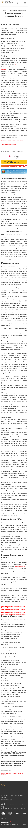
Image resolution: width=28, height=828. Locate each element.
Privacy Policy (6, 800)
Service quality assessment (17, 804)
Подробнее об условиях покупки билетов (12, 140)
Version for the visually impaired (13, 808)
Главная (4, 10)
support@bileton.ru (20, 566)
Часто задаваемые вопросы (8, 144)
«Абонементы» (12, 75)
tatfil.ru (16, 64)
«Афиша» (3, 69)
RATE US (3, 818)
